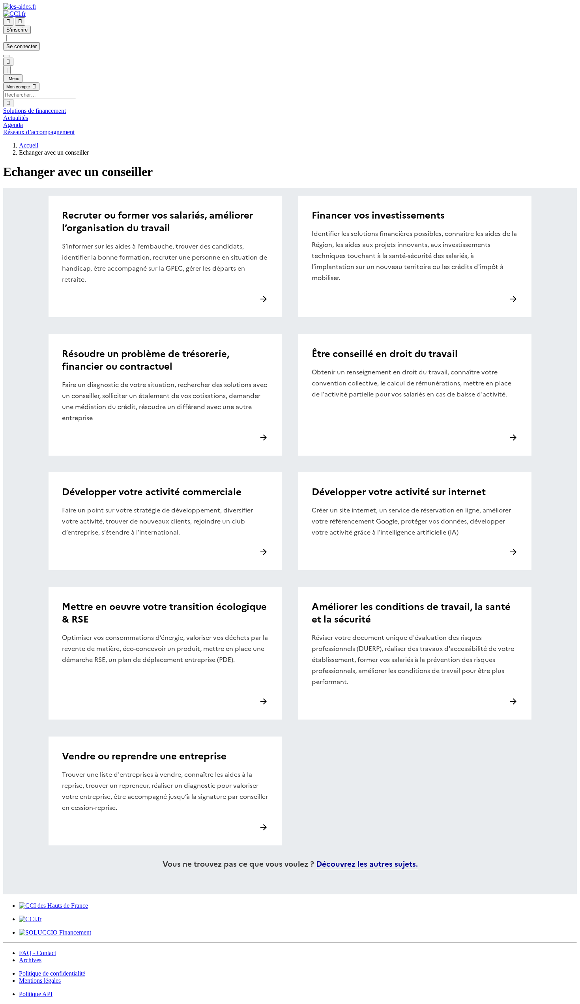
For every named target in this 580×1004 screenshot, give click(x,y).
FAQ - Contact (37, 953)
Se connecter (21, 46)
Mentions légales (40, 980)
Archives (30, 960)
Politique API (35, 994)
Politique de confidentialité (52, 973)
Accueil (28, 145)
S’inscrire (17, 30)
